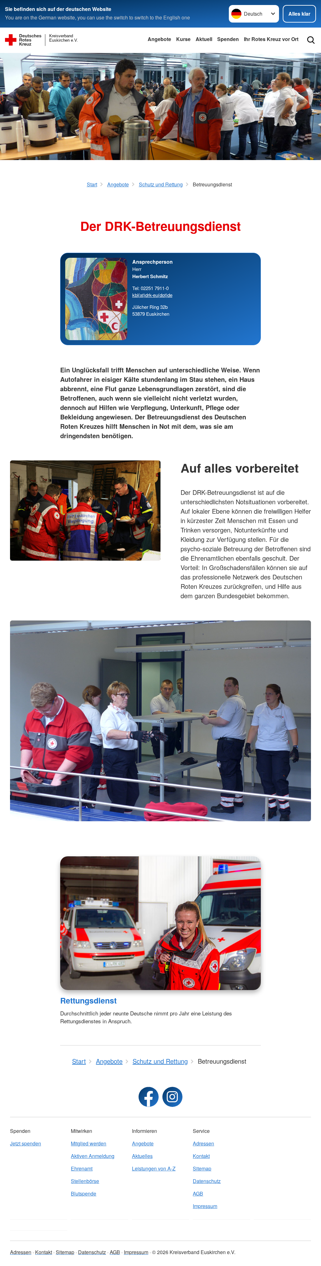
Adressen (203, 1143)
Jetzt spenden (25, 1143)
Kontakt (201, 1156)
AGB (198, 1193)
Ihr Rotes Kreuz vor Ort (271, 39)
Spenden (228, 39)
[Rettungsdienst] (160, 923)
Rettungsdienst (88, 1000)
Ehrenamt (81, 1168)
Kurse (183, 39)
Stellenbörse (85, 1181)
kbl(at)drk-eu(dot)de (152, 295)
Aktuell (204, 39)
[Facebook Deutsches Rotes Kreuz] (149, 1097)
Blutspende (83, 1193)
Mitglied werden (88, 1143)
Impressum (205, 1206)
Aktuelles (142, 1156)
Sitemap (202, 1168)
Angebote (159, 39)
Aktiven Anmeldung (92, 1156)
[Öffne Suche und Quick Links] (311, 40)
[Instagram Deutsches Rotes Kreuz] (172, 1097)
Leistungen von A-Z (154, 1168)
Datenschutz (207, 1181)
